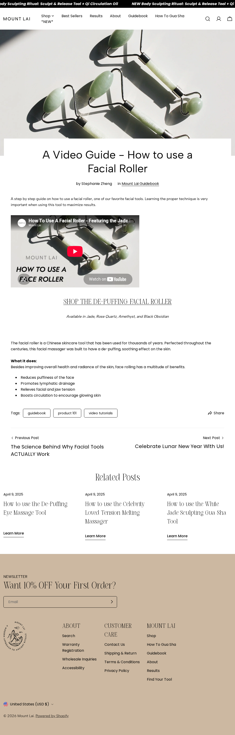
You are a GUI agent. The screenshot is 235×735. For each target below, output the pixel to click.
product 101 (67, 413)
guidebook (37, 413)
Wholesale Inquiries (79, 659)
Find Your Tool (159, 679)
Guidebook (156, 653)
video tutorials (101, 413)
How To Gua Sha (161, 644)
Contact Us (114, 644)
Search (68, 635)
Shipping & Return (120, 653)
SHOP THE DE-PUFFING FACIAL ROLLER (117, 301)
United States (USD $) (29, 704)
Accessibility (73, 668)
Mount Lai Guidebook (140, 183)
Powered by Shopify (52, 716)
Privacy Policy (116, 670)
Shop (151, 635)
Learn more (13, 533)
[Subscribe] (112, 602)
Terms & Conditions (122, 662)
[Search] (207, 18)
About (152, 662)
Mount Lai (25, 716)
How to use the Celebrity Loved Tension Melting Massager (115, 512)
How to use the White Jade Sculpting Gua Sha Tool (196, 512)
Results (153, 670)
